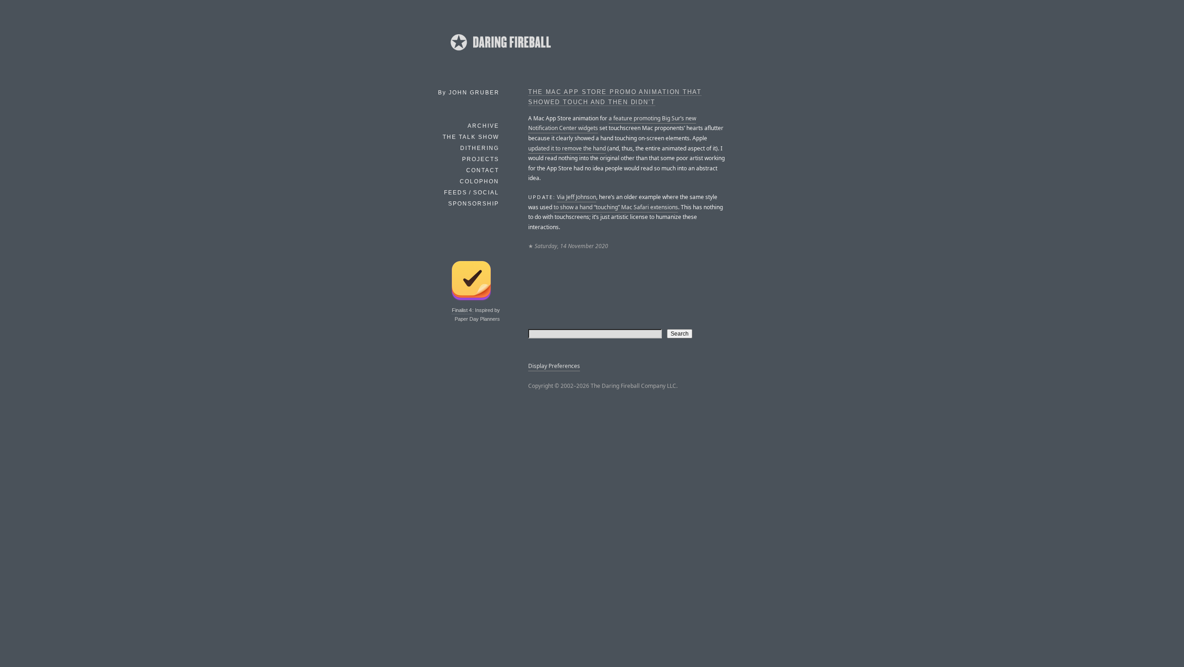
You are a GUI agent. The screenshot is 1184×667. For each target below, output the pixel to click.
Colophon (479, 181)
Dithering (479, 148)
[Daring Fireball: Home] (499, 53)
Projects (480, 159)
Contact (482, 170)
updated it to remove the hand (567, 148)
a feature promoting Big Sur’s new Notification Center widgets (612, 123)
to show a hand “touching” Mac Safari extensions (616, 207)
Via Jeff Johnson (576, 197)
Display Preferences (554, 366)
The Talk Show (471, 137)
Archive (483, 126)
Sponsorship (473, 203)
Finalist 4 (462, 310)
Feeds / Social (471, 192)
